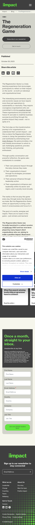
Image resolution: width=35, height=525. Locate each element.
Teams (4, 493)
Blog (12, 11)
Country (7, 397)
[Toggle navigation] (30, 5)
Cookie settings (17, 517)
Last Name (8, 379)
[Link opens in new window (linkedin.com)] (3, 507)
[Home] (4, 5)
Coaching (5, 491)
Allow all (17, 277)
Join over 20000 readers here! (17, 427)
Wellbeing (5, 496)
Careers (4, 504)
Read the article (9, 303)
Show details (24, 271)
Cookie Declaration (8, 514)
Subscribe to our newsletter (16, 39)
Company (7, 406)
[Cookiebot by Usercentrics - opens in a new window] (25, 239)
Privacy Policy (6, 517)
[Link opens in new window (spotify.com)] (9, 507)
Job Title (7, 415)
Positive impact (22, 491)
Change (4, 488)
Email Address (9, 388)
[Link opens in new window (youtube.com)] (6, 507)
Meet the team (22, 488)
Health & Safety (21, 514)
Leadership (5, 485)
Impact (4, 11)
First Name (8, 370)
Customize (16, 284)
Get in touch (16, 46)
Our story (20, 485)
